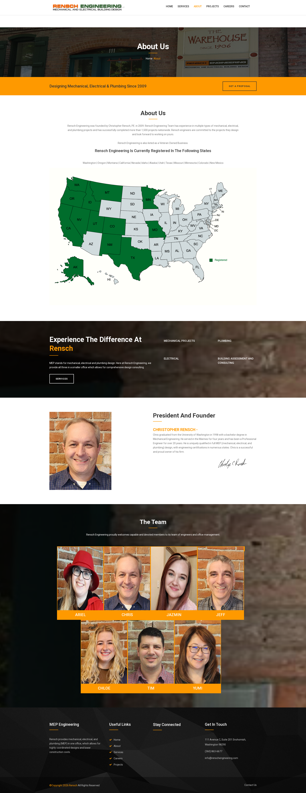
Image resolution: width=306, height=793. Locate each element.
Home (169, 6)
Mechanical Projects (179, 340)
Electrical (171, 358)
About (198, 6)
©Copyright (59, 785)
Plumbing (224, 340)
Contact (244, 6)
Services (183, 6)
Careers (228, 6)
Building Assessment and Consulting (236, 360)
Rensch (61, 348)
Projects (212, 6)
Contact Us (250, 785)
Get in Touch (216, 724)
